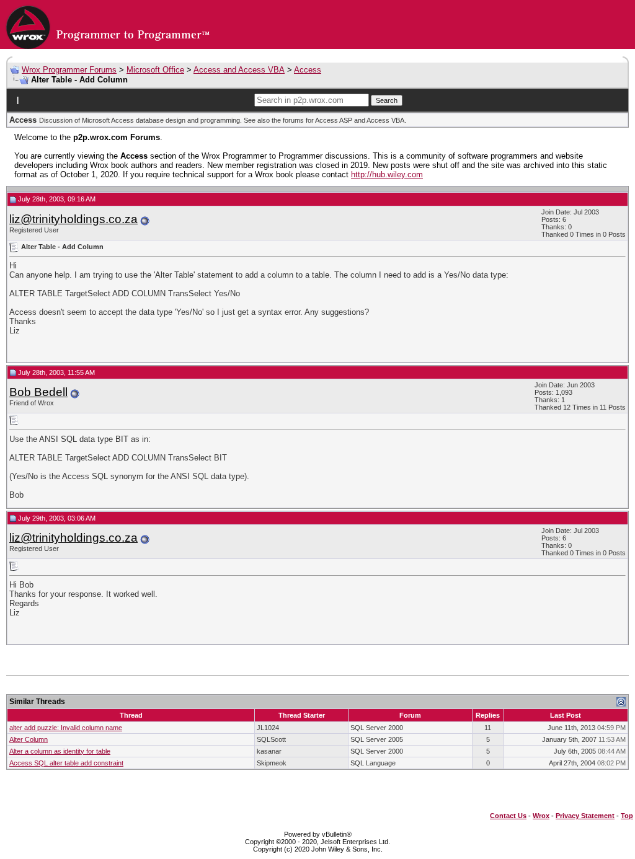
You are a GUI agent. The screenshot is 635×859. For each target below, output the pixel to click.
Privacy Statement (585, 815)
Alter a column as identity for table (59, 751)
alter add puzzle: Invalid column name (65, 727)
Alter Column (28, 739)
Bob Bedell (38, 392)
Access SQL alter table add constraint (66, 763)
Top (627, 815)
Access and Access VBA (239, 69)
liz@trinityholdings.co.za (73, 219)
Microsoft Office (155, 69)
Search (386, 100)
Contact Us (508, 815)
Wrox (541, 815)
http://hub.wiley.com (387, 174)
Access (307, 69)
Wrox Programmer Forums (69, 69)
